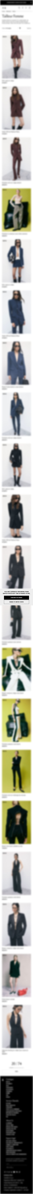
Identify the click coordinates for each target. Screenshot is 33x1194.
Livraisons (9, 1107)
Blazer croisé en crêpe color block (13, 693)
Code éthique (10, 1146)
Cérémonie (9, 1091)
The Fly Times (10, 1125)
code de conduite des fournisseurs (16, 1154)
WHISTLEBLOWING (10, 1152)
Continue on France (16, 597)
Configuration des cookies (14, 1150)
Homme (8, 1093)
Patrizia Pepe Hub (11, 1128)
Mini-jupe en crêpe (8, 81)
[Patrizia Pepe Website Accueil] (5, 8)
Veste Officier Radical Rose (10, 132)
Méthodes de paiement (12, 1113)
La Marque (9, 1123)
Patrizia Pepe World (12, 1127)
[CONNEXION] (23, 8)
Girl (7, 1095)
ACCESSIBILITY (10, 1148)
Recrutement (10, 1130)
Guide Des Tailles (11, 1115)
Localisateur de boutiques (14, 1111)
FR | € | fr (9, 1167)
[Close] (31, 2)
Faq (7, 1116)
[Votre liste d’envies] (26, 7)
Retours (8, 1103)
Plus (16, 1071)
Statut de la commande (12, 1109)
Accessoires (9, 1089)
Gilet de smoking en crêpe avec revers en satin (15, 1051)
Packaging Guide (11, 1132)
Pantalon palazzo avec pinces (11, 642)
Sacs (7, 1085)
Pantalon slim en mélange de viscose (14, 795)
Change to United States (16, 602)
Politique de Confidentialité (14, 1142)
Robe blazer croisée (8, 999)
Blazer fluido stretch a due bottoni (12, 387)
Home (3, 11)
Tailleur (14, 11)
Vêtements (8, 11)
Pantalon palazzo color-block (11, 744)
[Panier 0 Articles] (30, 8)
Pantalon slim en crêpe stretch (11, 183)
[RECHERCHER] (19, 8)
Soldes (8, 1097)
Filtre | (6, 28)
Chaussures (9, 1087)
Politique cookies (11, 1141)
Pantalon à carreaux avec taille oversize (14, 234)
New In (8, 1081)
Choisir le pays (10, 1134)
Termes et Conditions (12, 1144)
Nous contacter (10, 1105)
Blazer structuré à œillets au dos (12, 846)
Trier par (29, 28)
